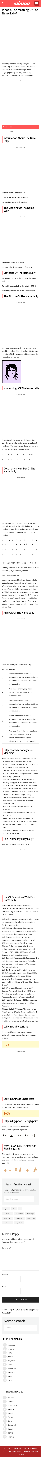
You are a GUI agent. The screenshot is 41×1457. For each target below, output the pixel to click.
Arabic (19, 1448)
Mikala (10, 1364)
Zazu (10, 1380)
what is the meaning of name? (21, 3)
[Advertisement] (20, 38)
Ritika (10, 1376)
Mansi (10, 1413)
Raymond (12, 1368)
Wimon (5, 1451)
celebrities (19, 1214)
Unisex (13, 1448)
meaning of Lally (20, 1218)
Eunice (10, 1417)
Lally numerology (8, 1218)
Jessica (10, 1356)
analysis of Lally (8, 1214)
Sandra (11, 1409)
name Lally (31, 1218)
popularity (19, 1223)
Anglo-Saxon (32, 1448)
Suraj (10, 1353)
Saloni (10, 1429)
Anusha (11, 1349)
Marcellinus (13, 1405)
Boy (8, 1448)
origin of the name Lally (8, 1223)
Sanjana (11, 1372)
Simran (11, 1437)
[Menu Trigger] (36, 3)
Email (5, 1286)
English (6, 1209)
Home (4, 1310)
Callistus (11, 1401)
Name (5, 1275)
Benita (10, 1433)
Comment (6, 1248)
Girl (14, 1209)
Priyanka (11, 1360)
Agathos (11, 1345)
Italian (25, 1448)
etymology (30, 1214)
